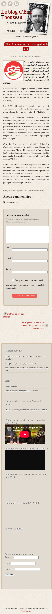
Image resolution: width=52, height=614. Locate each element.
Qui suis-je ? (41, 31)
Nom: (8, 563)
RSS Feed (16, 3)
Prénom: (9, 557)
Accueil (11, 31)
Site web (9, 269)
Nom (8, 246)
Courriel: (10, 568)
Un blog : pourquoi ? (27, 36)
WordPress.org (26, 611)
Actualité (25, 31)
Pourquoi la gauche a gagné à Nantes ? (21, 363)
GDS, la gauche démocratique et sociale (21, 390)
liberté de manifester (36, 190)
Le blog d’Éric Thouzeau (16, 14)
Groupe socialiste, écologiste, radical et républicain (26, 409)
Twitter (3, 3)
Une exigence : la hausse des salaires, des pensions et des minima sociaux (33, 325)
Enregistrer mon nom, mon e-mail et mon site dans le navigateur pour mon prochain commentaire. (25, 284)
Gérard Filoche (11, 386)
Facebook (10, 3)
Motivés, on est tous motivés (13, 315)
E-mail (9, 257)
